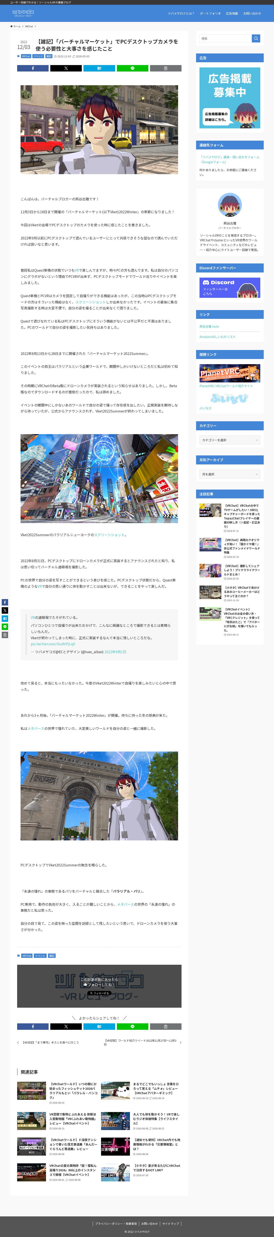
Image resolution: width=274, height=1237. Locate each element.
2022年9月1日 (115, 651)
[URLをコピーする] (166, 68)
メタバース (35, 728)
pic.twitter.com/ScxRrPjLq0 (53, 643)
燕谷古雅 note (209, 326)
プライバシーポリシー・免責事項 (116, 1224)
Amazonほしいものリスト (218, 337)
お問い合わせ (149, 1224)
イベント (38, 56)
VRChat (26, 56)
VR (77, 270)
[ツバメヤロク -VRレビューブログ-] (23, 13)
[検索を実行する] (256, 38)
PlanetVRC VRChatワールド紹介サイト (226, 386)
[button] (33, 68)
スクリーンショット (90, 301)
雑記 (48, 56)
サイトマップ (170, 1224)
